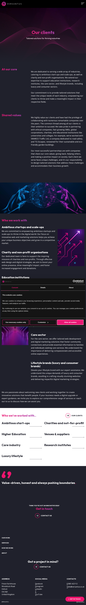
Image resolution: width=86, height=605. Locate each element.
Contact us (46, 516)
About (4, 553)
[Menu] (82, 3)
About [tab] (71, 287)
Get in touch (75, 599)
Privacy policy (80, 602)
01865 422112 (72, 584)
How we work (7, 548)
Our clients (76, 415)
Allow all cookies (70, 322)
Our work (6, 538)
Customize (42, 322)
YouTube (38, 594)
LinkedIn (38, 589)
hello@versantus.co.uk (75, 587)
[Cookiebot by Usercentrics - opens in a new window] (74, 281)
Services (5, 543)
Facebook (39, 584)
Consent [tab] (15, 287)
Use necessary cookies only (16, 322)
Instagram (39, 586)
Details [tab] (43, 287)
